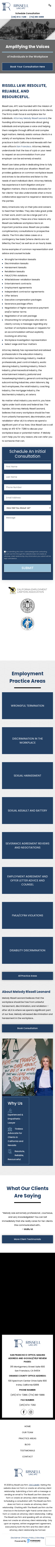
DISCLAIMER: (34, 1485)
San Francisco (24, 146)
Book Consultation (27, 1028)
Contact (27, 1456)
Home (27, 1426)
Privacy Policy (28, 1537)
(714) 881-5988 (36, 17)
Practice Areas (27, 1438)
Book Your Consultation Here (27, 66)
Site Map (40, 1537)
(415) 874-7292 (27, 1405)
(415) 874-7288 (18, 17)
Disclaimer (16, 1537)
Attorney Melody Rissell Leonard (30, 118)
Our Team (27, 1432)
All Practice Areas (27, 975)
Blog (27, 1444)
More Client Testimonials (27, 1239)
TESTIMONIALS (27, 1450)
